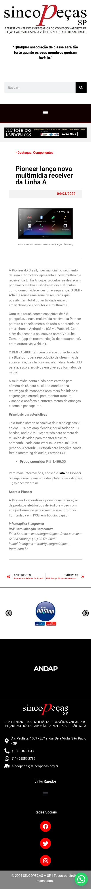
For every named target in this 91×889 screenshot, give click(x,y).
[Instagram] (45, 860)
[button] (45, 112)
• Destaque (23, 153)
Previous (85, 613)
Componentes (43, 153)
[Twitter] (45, 843)
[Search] (81, 87)
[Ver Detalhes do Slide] (45, 133)
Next (9, 613)
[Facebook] (45, 826)
